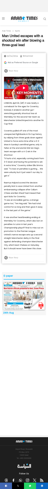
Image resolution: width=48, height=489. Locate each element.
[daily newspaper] (24, 296)
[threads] (6, 480)
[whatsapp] (30, 486)
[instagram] (27, 480)
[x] (34, 480)
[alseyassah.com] (24, 466)
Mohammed (28, 56)
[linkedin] (42, 486)
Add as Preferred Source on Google (23, 63)
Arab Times (6, 31)
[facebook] (6, 486)
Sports (17, 31)
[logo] (24, 19)
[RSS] (41, 480)
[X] (18, 486)
